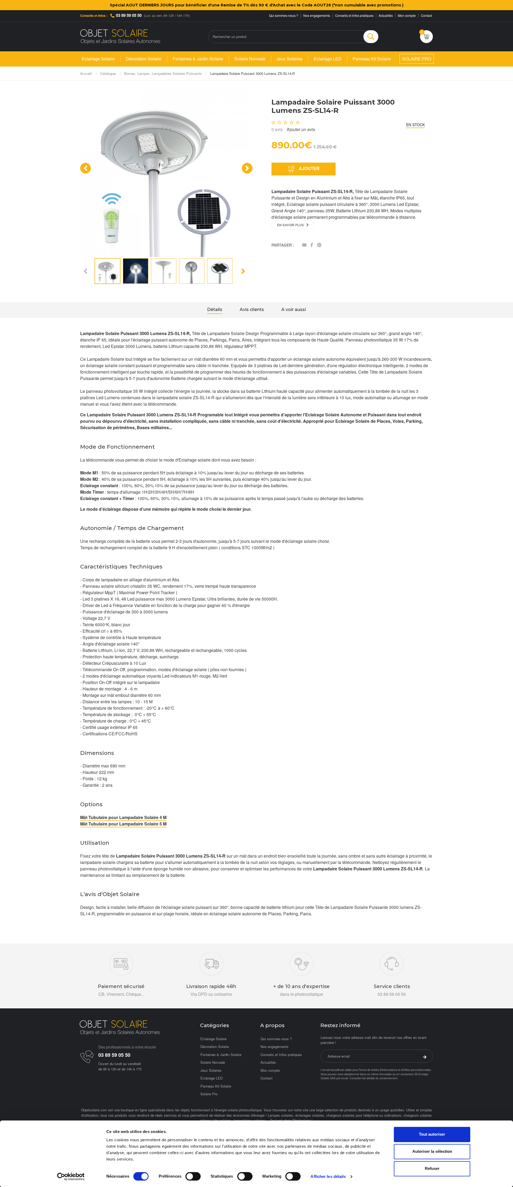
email (344, 1078)
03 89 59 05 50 (129, 15)
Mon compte (407, 15)
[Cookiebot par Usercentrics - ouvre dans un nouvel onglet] (71, 1177)
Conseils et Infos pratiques (354, 15)
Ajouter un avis (301, 129)
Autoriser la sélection (432, 1151)
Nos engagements (316, 15)
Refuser (432, 1168)
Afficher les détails (328, 1176)
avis (277, 129)
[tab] (214, 310)
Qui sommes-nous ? (283, 15)
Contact (426, 15)
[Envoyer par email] (304, 245)
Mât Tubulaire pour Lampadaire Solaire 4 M (123, 817)
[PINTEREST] (319, 245)
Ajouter (309, 168)
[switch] (193, 1176)
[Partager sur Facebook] (312, 245)
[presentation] (85, 168)
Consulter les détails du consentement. (373, 1078)
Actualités (386, 15)
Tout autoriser (432, 1134)
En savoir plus (290, 224)
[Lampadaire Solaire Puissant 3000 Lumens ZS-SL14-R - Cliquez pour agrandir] (164, 172)
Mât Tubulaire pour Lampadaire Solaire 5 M (123, 824)
